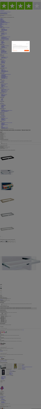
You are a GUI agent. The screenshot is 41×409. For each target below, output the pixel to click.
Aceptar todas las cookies (27, 50)
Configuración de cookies (15, 50)
